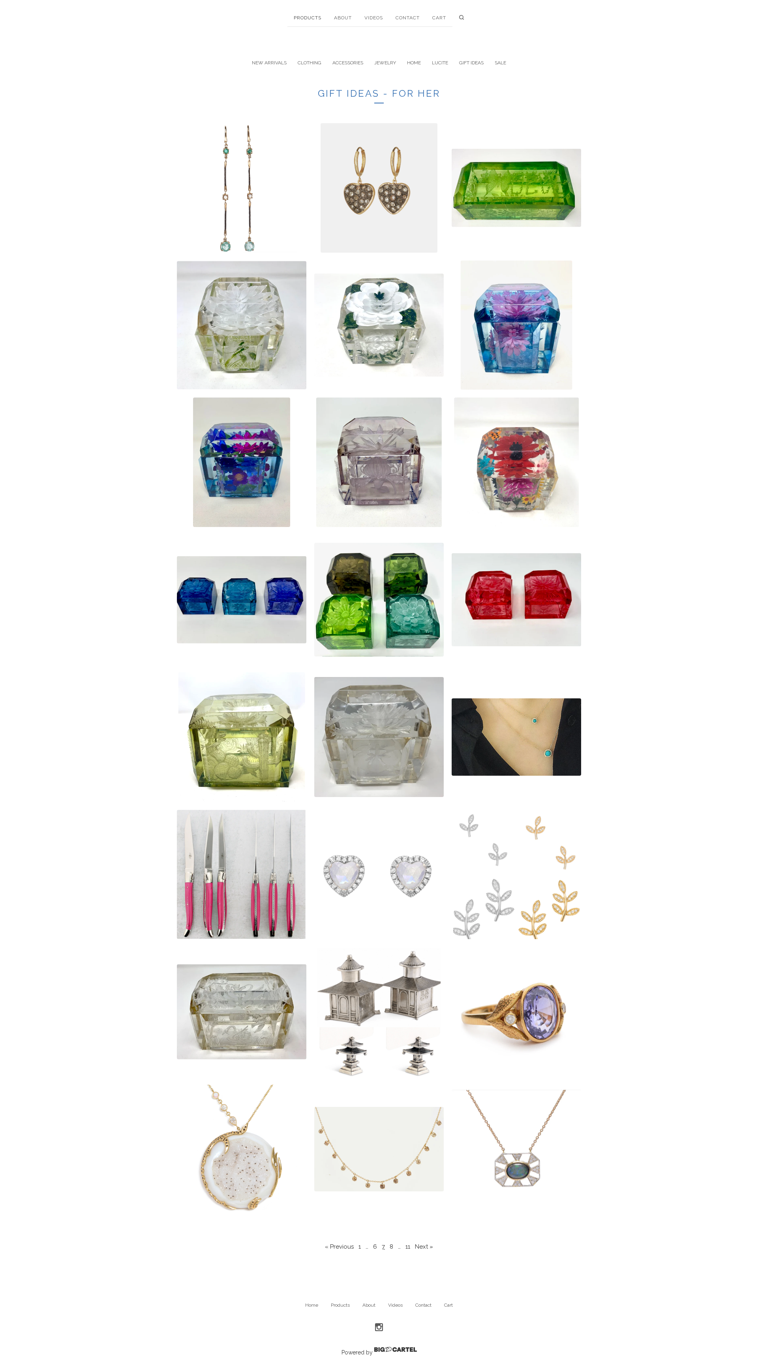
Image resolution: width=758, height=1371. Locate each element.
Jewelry (385, 63)
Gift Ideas (471, 63)
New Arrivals (269, 63)
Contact (408, 18)
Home (414, 63)
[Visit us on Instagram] (379, 1327)
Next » (424, 1246)
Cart (439, 18)
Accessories (347, 63)
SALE (500, 63)
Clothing (309, 63)
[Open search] (461, 19)
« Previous (339, 1246)
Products (307, 18)
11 (407, 1246)
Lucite (440, 63)
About (343, 18)
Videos (373, 18)
